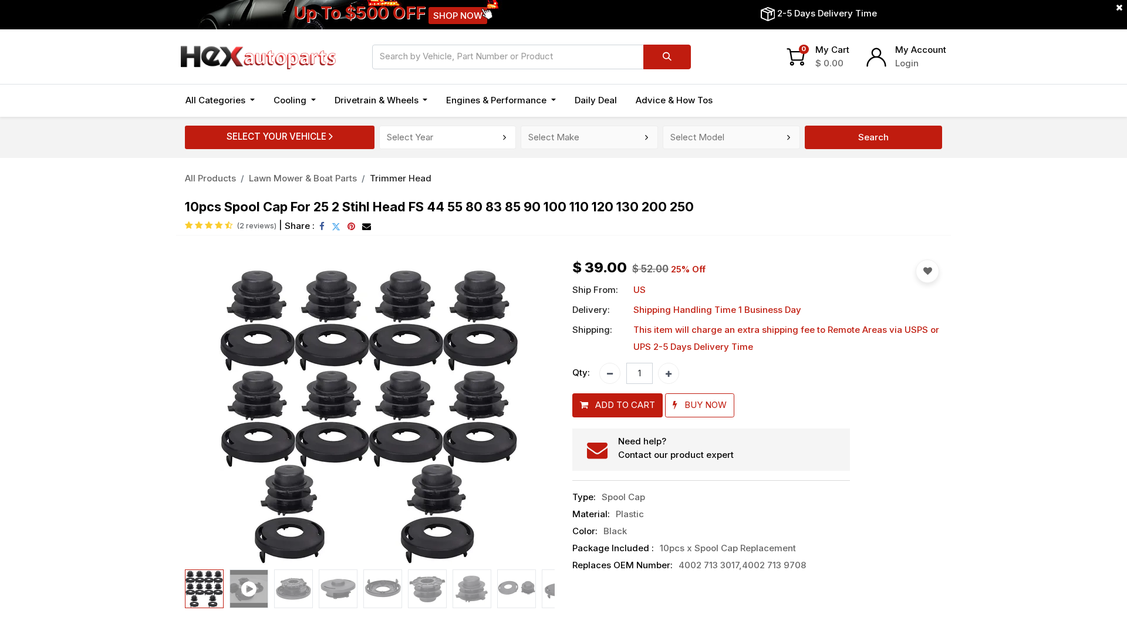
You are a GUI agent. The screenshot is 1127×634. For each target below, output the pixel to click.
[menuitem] (595, 101)
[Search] (667, 57)
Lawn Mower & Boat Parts (303, 178)
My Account (920, 49)
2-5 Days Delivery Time (827, 13)
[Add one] (668, 373)
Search (873, 137)
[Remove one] (609, 373)
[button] (213, 412)
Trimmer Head (400, 178)
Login (907, 63)
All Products (210, 178)
